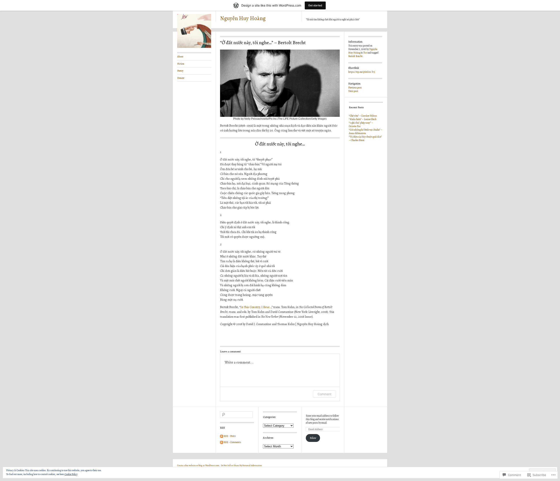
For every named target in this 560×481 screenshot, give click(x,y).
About (180, 56)
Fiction (180, 64)
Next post (353, 91)
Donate (180, 78)
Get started (315, 5)
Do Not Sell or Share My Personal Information (241, 465)
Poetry (180, 70)
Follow (313, 438)
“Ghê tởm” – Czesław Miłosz (363, 115)
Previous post (355, 87)
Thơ (365, 52)
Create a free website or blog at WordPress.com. (198, 465)
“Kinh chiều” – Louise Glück (362, 119)
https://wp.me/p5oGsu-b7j (361, 72)
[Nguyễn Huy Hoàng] (194, 47)
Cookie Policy (71, 474)
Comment (324, 394)
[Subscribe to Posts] (221, 436)
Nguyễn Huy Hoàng (243, 18)
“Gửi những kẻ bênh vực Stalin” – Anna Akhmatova (365, 131)
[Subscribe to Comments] (221, 442)
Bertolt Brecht (355, 56)
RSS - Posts (230, 436)
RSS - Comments (232, 442)
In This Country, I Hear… (255, 307)
